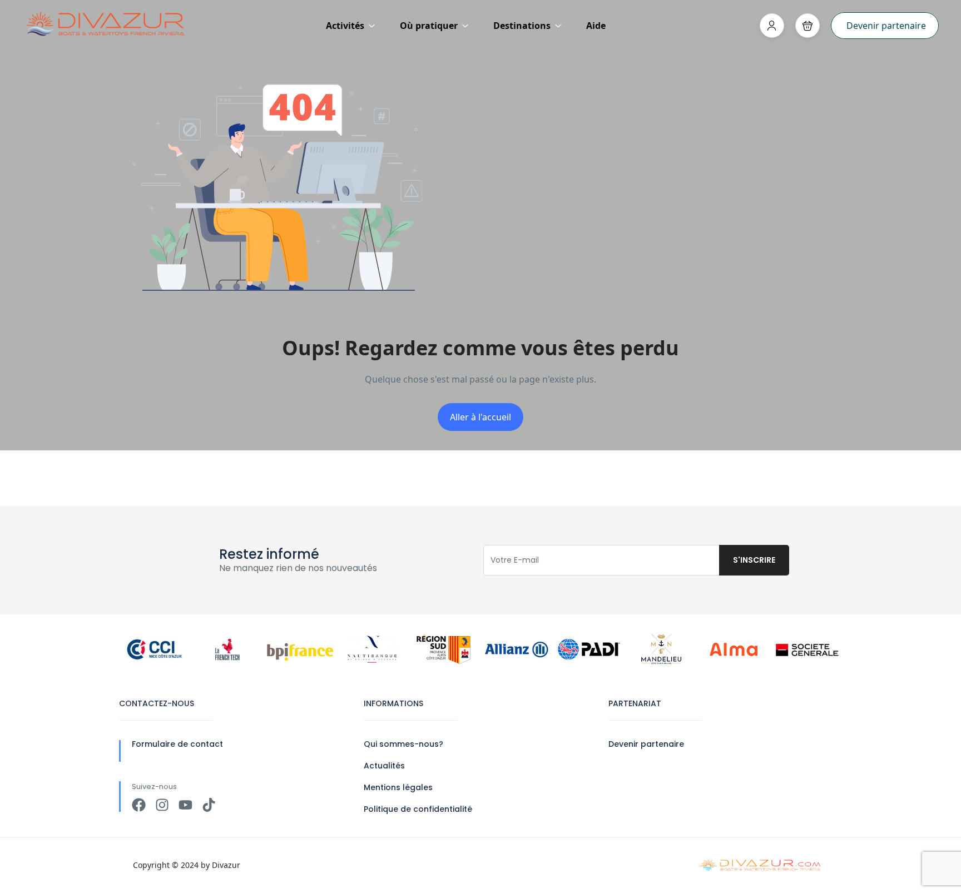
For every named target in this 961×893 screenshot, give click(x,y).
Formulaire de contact (177, 744)
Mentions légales (398, 787)
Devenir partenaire (886, 25)
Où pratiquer (429, 25)
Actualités (384, 765)
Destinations (522, 25)
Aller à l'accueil (480, 417)
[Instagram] (162, 805)
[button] (807, 25)
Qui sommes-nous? (403, 744)
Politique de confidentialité (418, 809)
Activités (345, 25)
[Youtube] (185, 805)
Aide (596, 25)
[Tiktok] (209, 805)
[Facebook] (139, 805)
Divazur (226, 865)
